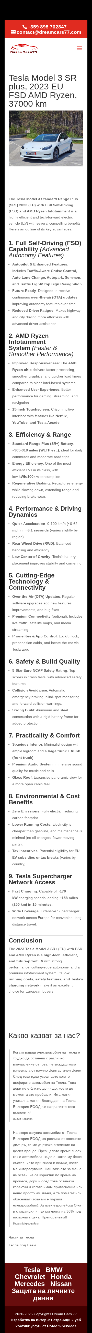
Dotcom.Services (61, 1326)
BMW (54, 1270)
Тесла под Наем (22, 1245)
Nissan (61, 1284)
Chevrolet (30, 1276)
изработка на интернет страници (41, 1320)
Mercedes (30, 1284)
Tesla (32, 1270)
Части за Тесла (21, 1237)
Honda (61, 1276)
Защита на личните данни (43, 1294)
